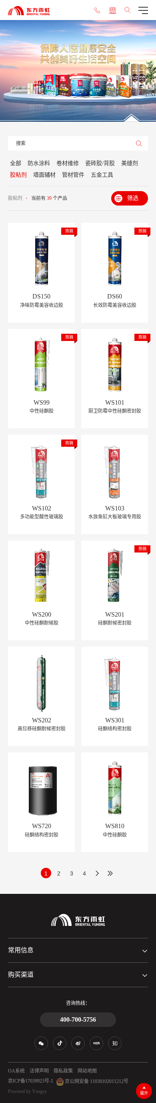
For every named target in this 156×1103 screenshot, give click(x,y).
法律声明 (39, 1071)
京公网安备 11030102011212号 (96, 1081)
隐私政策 (63, 1071)
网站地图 (87, 1071)
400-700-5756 (78, 1019)
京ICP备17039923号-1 (30, 1081)
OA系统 (16, 1071)
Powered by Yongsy (27, 1091)
